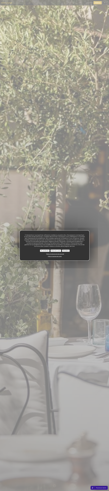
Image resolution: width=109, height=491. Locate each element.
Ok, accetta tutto (45, 250)
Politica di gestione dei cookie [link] (55, 256)
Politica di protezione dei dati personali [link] (55, 254)
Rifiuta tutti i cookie (55, 250)
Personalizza (66, 250)
